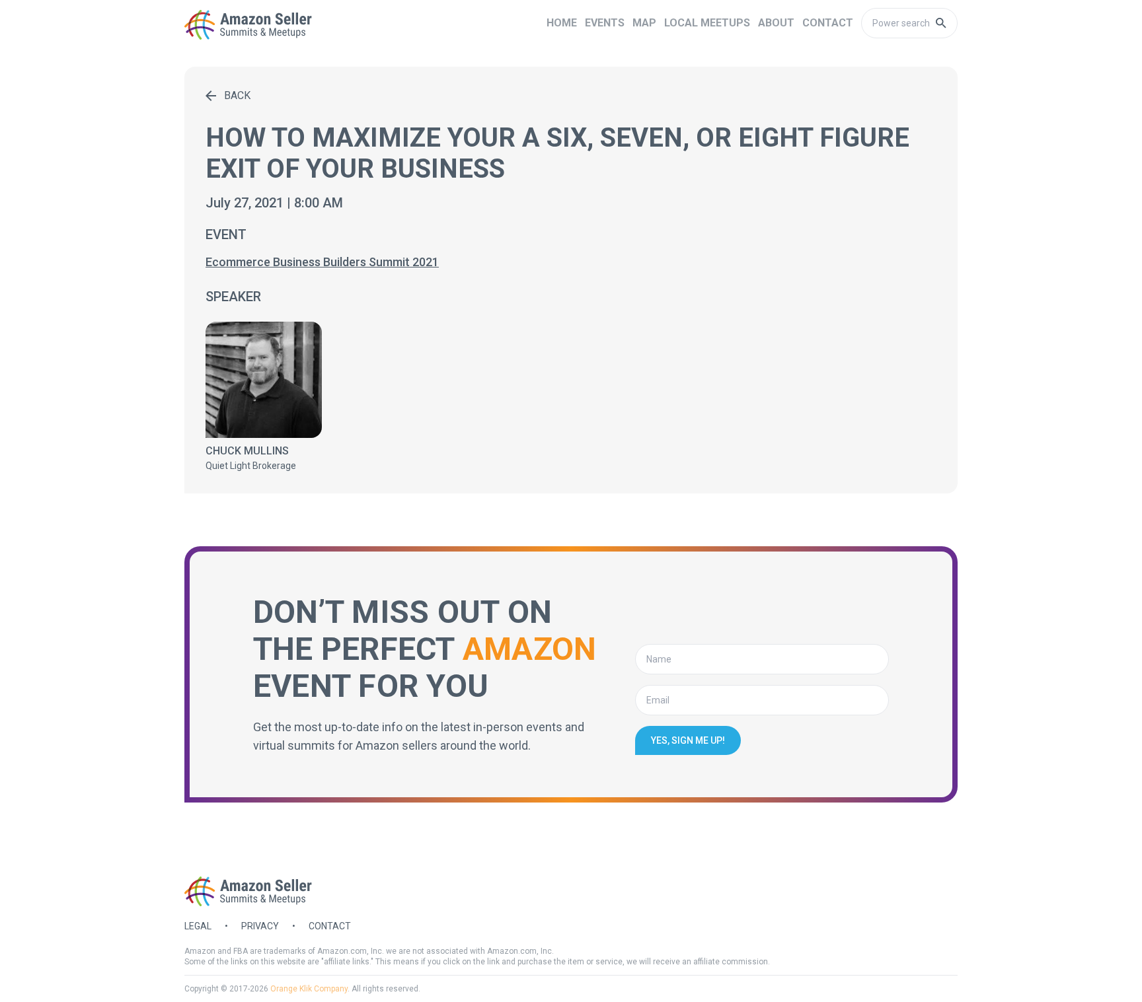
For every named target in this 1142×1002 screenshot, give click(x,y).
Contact (330, 926)
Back (237, 95)
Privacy (260, 926)
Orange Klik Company (309, 988)
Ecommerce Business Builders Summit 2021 (322, 262)
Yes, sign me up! (688, 740)
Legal (197, 926)
